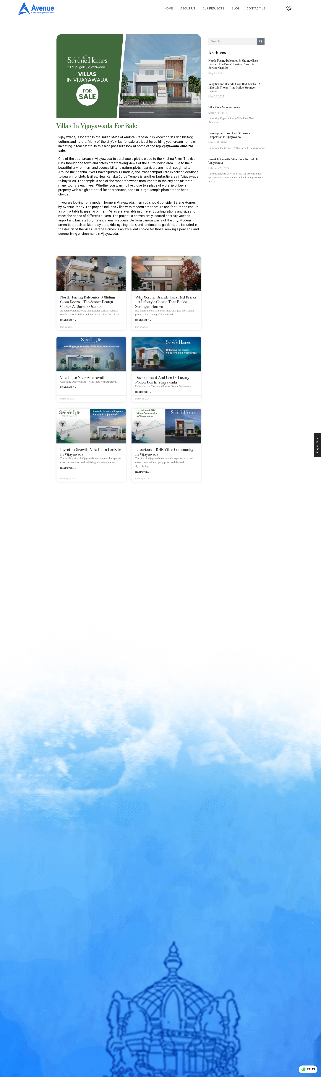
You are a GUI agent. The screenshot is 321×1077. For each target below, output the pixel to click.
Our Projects (213, 8)
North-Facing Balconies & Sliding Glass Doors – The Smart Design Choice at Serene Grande (87, 302)
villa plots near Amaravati (82, 377)
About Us (187, 8)
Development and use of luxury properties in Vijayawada (162, 379)
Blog (235, 8)
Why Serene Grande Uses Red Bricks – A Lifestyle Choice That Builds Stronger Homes (165, 302)
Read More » (68, 320)
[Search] (261, 41)
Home (169, 8)
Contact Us (256, 8)
